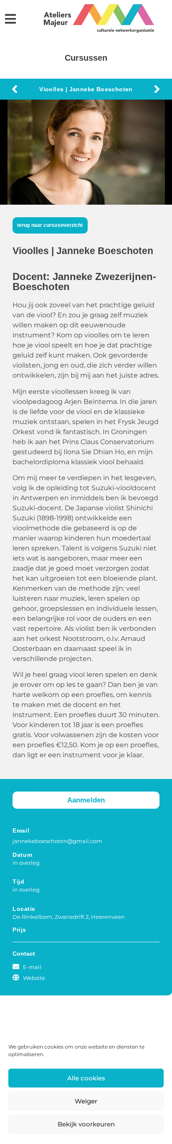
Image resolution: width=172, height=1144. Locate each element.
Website (34, 977)
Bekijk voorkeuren (86, 1124)
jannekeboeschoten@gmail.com (57, 841)
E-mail (32, 967)
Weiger (86, 1101)
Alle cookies (86, 1078)
